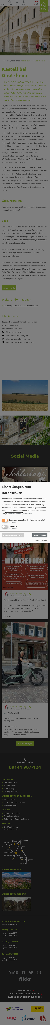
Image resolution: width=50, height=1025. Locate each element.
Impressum (28, 513)
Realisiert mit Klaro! (41, 540)
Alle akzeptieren (40, 535)
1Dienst (13, 522)
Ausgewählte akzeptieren (13, 535)
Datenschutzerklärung (14, 513)
